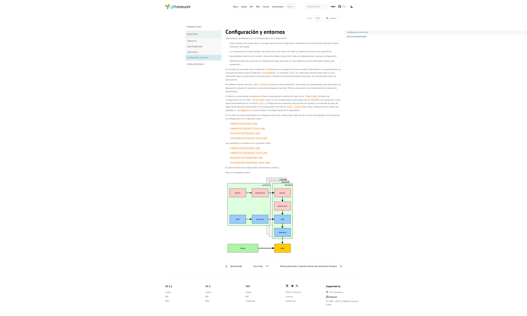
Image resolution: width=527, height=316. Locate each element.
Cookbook (250, 301)
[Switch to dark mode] (352, 6)
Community (277, 6)
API (251, 6)
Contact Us (291, 301)
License (289, 296)
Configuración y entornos (357, 32)
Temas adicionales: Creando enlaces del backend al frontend (308, 266)
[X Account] (287, 285)
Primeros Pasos (194, 27)
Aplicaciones (192, 52)
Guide (244, 6)
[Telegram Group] (292, 285)
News (235, 6)
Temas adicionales (195, 64)
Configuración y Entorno (197, 57)
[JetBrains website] (331, 296)
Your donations (336, 292)
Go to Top (258, 266)
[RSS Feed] (297, 285)
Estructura (192, 34)
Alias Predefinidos (194, 46)
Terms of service (293, 292)
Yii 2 (318, 18)
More (290, 6)
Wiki (258, 6)
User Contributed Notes (356, 36)
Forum (266, 6)
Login (333, 6)
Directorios (192, 40)
